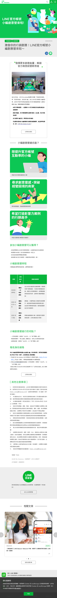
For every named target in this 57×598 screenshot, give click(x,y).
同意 (28, 594)
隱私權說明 (18, 588)
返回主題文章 (28, 562)
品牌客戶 (28, 459)
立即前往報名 (28, 132)
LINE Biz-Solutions (18, 459)
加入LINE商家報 (28, 492)
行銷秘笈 (15, 462)
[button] (26, 558)
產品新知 (21, 462)
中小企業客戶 (35, 459)
